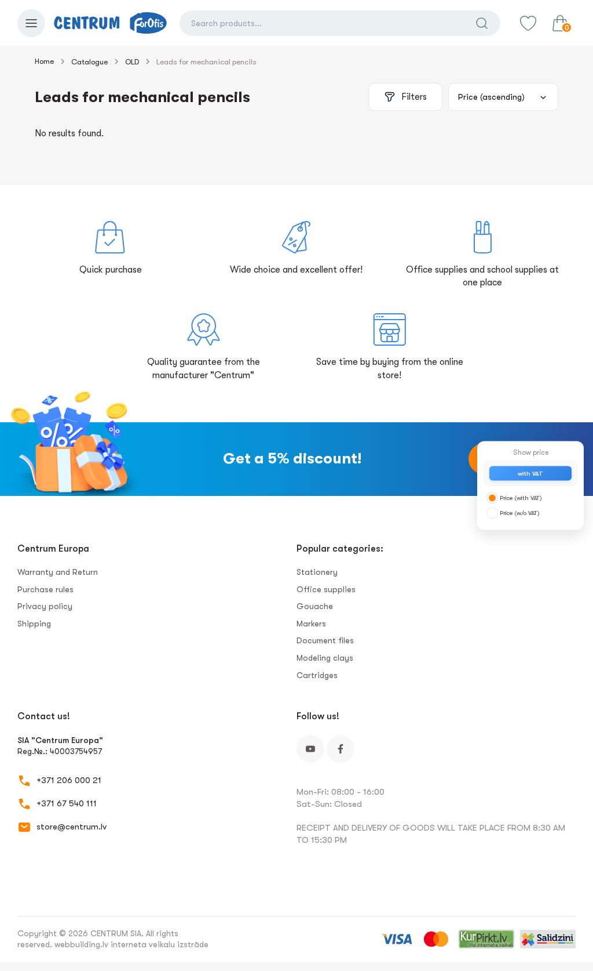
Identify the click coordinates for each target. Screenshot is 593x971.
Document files (325, 640)
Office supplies (326, 589)
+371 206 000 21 (68, 780)
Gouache (314, 606)
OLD (132, 61)
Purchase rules (45, 589)
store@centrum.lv (71, 826)
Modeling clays (324, 657)
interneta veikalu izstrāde (159, 944)
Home (44, 61)
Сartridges (317, 675)
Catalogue (89, 61)
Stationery (317, 572)
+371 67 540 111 (66, 803)
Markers (311, 623)
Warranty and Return (57, 572)
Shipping (34, 623)
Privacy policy (44, 606)
